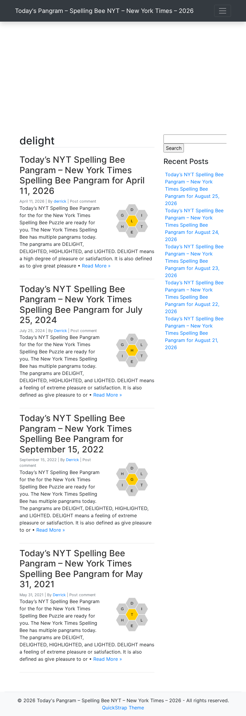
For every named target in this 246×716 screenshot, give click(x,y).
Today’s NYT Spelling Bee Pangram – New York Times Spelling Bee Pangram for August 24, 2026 (194, 224)
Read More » (96, 266)
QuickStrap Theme (123, 708)
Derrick (60, 330)
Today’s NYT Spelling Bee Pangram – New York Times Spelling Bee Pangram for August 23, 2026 (194, 260)
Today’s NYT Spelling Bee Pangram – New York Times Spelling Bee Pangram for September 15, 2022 (76, 434)
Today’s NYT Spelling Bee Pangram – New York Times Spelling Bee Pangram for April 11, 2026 (82, 175)
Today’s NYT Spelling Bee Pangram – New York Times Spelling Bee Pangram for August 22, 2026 (194, 296)
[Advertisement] (123, 78)
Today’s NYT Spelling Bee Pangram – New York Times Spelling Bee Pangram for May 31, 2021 (81, 569)
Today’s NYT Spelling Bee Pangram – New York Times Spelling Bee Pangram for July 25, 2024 (81, 304)
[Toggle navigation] (222, 11)
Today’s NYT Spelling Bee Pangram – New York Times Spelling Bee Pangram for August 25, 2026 (194, 188)
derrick (60, 201)
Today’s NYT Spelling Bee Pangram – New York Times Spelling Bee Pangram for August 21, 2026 (194, 333)
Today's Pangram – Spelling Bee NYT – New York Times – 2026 (104, 10)
